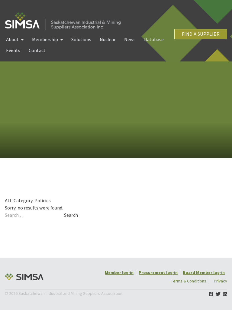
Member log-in (119, 273)
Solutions (81, 39)
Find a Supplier (201, 34)
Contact (37, 50)
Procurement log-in (158, 273)
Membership (45, 39)
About (12, 39)
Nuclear (108, 39)
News (130, 39)
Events (13, 50)
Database (154, 39)
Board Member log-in (204, 273)
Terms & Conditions (188, 281)
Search (71, 215)
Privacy (220, 281)
